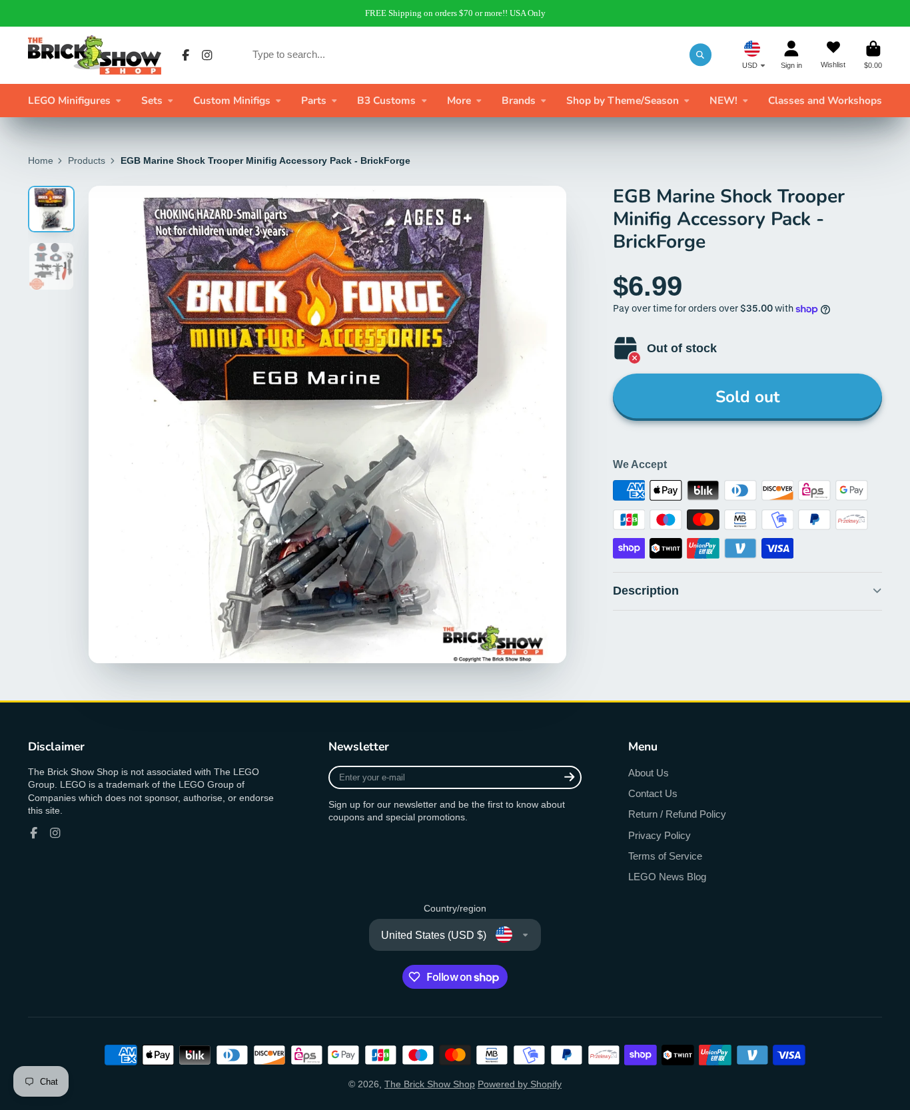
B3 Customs (386, 100)
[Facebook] (186, 55)
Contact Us (653, 793)
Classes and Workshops (825, 100)
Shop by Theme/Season (622, 100)
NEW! (723, 100)
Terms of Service (665, 856)
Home (40, 160)
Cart (873, 55)
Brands (519, 100)
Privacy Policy (659, 835)
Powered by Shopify (520, 1084)
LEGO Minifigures (69, 100)
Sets (152, 100)
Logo (94, 55)
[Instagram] (207, 55)
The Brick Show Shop (429, 1084)
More (459, 100)
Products (86, 160)
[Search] (700, 54)
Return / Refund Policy (677, 814)
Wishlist (833, 55)
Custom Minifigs (231, 100)
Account (791, 55)
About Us (648, 772)
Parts (313, 100)
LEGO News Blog (667, 876)
